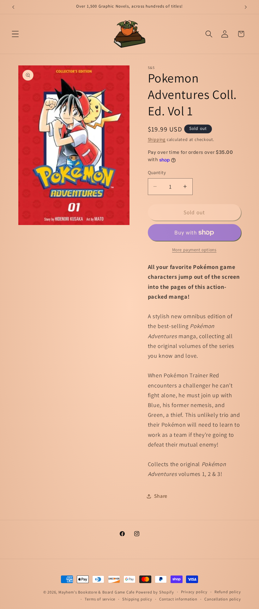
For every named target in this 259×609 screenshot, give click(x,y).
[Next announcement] (246, 7)
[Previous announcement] (13, 7)
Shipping (157, 139)
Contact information (178, 599)
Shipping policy (137, 599)
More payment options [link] (194, 250)
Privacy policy (194, 591)
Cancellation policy (222, 599)
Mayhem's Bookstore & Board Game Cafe (96, 592)
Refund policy (227, 591)
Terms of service (100, 599)
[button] (15, 34)
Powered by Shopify (155, 592)
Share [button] (160, 496)
